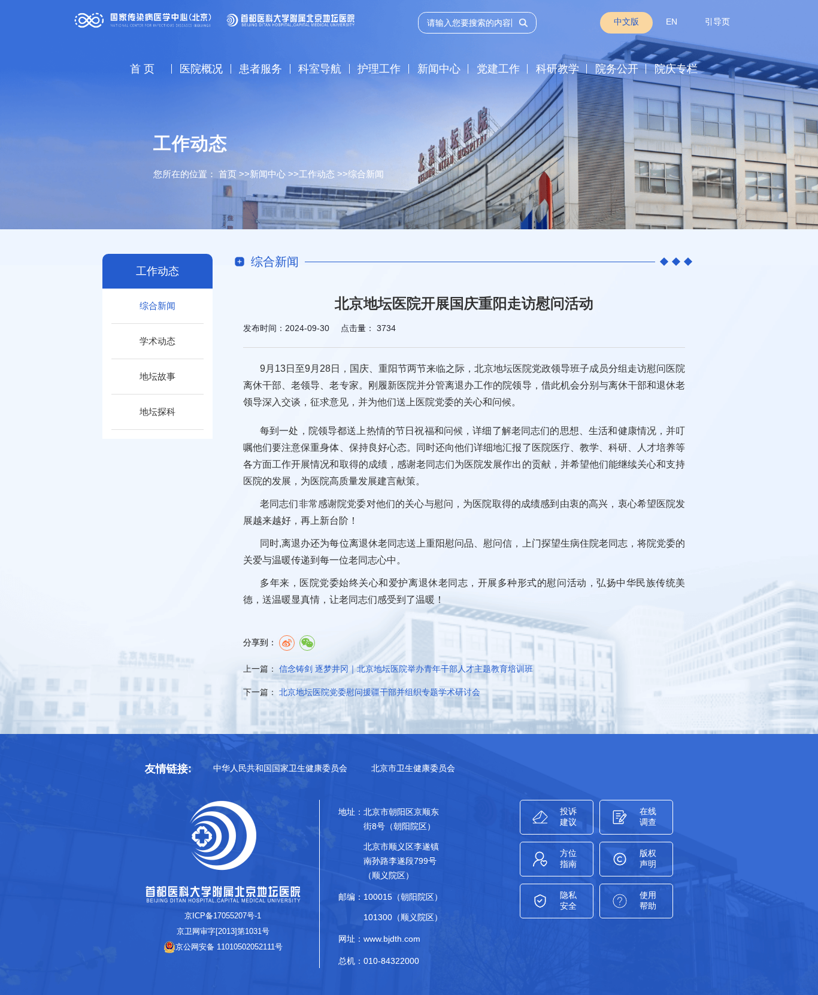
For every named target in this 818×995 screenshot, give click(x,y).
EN (671, 21)
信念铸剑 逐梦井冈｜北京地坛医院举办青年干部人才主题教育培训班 (406, 669)
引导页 (717, 21)
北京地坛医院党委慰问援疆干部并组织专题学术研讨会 (379, 692)
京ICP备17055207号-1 (222, 915)
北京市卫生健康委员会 (413, 768)
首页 (228, 174)
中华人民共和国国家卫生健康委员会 (280, 768)
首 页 (142, 69)
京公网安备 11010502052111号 (229, 946)
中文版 (626, 21)
